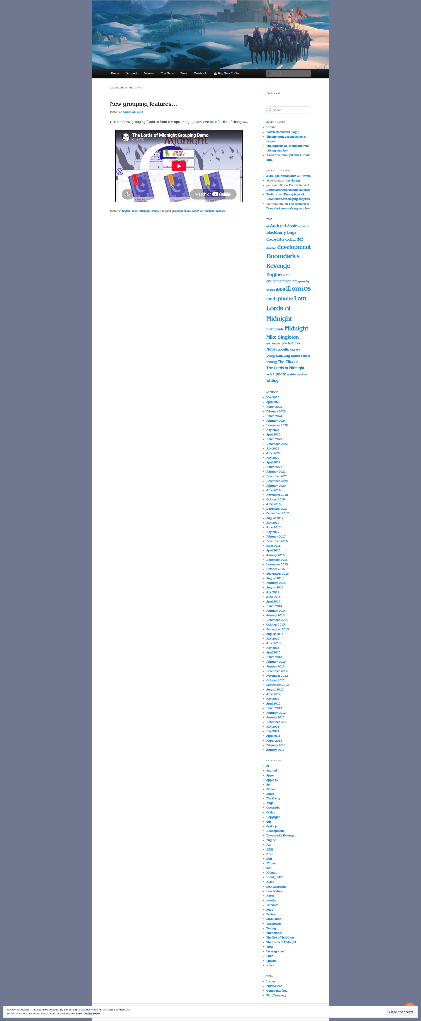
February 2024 (276, 420)
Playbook (295, 349)
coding (290, 239)
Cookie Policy (92, 1013)
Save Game (273, 918)
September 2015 (277, 573)
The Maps (167, 73)
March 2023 (274, 439)
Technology (273, 923)
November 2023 (277, 425)
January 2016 (275, 555)
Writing (272, 380)
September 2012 (277, 685)
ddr (300, 239)
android (271, 770)
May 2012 (272, 698)
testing (271, 362)
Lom (300, 298)
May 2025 (272, 397)
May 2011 (272, 731)
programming (278, 355)
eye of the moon (278, 281)
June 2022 (273, 453)
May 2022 (272, 457)
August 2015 (275, 578)
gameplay (303, 281)
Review (270, 914)
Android (278, 225)
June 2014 (273, 597)
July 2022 (272, 448)
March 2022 (274, 467)
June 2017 (273, 527)
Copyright (273, 817)
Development (275, 830)
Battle (270, 793)
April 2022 (273, 462)
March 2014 (274, 606)
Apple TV (272, 780)
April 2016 (273, 550)
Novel (271, 349)
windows (302, 374)
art (299, 226)
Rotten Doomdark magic (282, 132)
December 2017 (277, 508)
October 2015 (275, 569)
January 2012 (275, 717)
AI (267, 766)
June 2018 (273, 504)
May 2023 (272, 429)
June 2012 (273, 694)
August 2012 (275, 689)
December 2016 (277, 541)
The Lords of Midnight (285, 368)
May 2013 (272, 647)
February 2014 (276, 610)
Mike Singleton (282, 337)
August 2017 (275, 518)
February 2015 (276, 582)
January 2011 (275, 749)
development (294, 247)
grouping (177, 210)
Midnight (145, 210)
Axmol (270, 789)
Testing (271, 928)
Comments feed (276, 990)
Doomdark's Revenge (280, 835)
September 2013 (277, 629)
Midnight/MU (274, 877)
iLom (135, 210)
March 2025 (274, 406)
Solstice (305, 355)
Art (268, 784)
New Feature (274, 891)
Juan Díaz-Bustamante (281, 176)
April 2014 (273, 601)
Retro (269, 909)
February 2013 (276, 661)
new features (290, 343)
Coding (271, 812)
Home (115, 73)
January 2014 (275, 615)
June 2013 (273, 643)
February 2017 (276, 536)
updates (220, 210)
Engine (126, 210)
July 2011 (272, 726)
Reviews (149, 73)
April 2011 (273, 735)
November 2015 (277, 564)
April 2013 (273, 652)
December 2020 (277, 481)
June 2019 (273, 490)
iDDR (280, 289)
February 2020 (276, 485)
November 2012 (277, 675)
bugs (291, 232)
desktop (271, 248)
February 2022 (276, 471)
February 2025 (276, 411)
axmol (305, 226)
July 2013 (272, 638)
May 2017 (272, 532)
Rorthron (272, 194)
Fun (268, 844)
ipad (270, 298)
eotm (286, 275)
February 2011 (276, 745)
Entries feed (274, 986)
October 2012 (275, 680)
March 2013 (274, 657)
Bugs (269, 803)
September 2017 (277, 513)
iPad (269, 858)
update (279, 374)
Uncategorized (275, 951)
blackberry (276, 232)
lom (268, 868)
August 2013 (275, 634)
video (155, 210)
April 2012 (273, 703)
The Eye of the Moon (280, 937)
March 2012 (274, 708)
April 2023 (273, 434)
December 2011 (277, 722)
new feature (273, 343)
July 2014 (272, 592)
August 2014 (275, 587)
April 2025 (273, 402)
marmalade (275, 329)
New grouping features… (143, 104)
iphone (284, 298)
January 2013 (275, 666)
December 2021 (277, 476)
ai (267, 226)
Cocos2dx (272, 807)
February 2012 (276, 712)
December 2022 (277, 444)
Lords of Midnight (203, 210)
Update (271, 960)
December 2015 (277, 559)
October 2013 (275, 624)
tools (269, 374)
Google (270, 289)
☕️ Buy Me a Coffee (226, 73)
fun (295, 281)
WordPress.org (276, 995)
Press (183, 73)
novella (283, 349)
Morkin (271, 127)
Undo (269, 956)
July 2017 (272, 522)
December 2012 (277, 671)
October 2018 (275, 499)
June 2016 (273, 545)
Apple (292, 226)
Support (131, 73)
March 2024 (274, 416)
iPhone (271, 863)
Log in (270, 981)
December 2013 (277, 620)
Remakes (272, 905)
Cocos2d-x (275, 239)
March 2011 (274, 740)
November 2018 (277, 494)
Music (270, 881)
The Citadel (288, 362)
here (213, 122)
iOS (306, 289)
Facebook (200, 73)
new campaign (276, 886)
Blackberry (273, 798)
